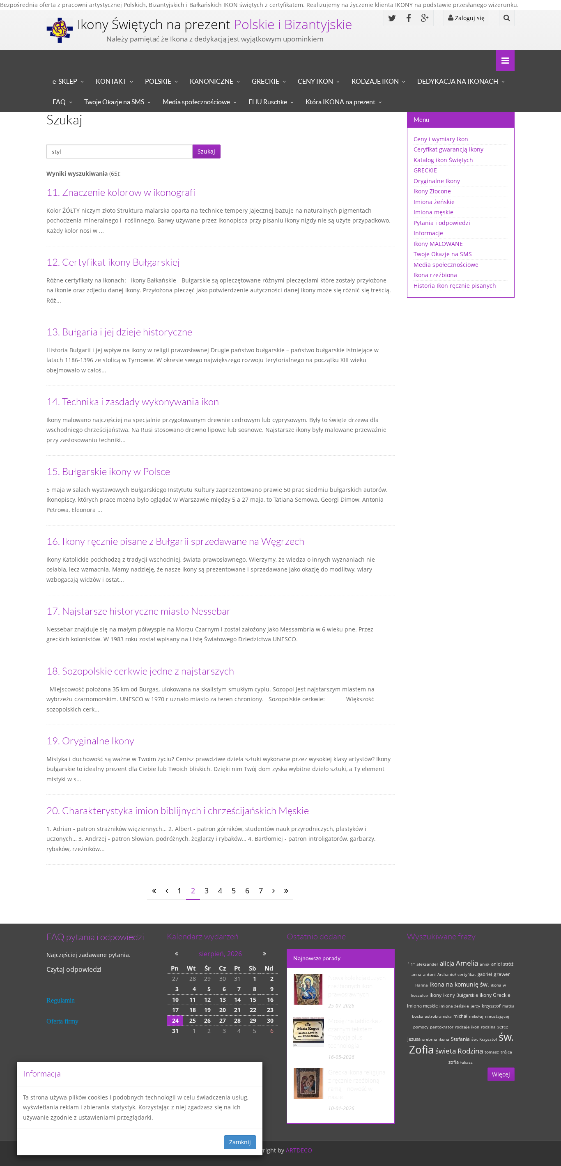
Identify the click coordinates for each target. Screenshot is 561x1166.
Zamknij (240, 1142)
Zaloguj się (469, 18)
